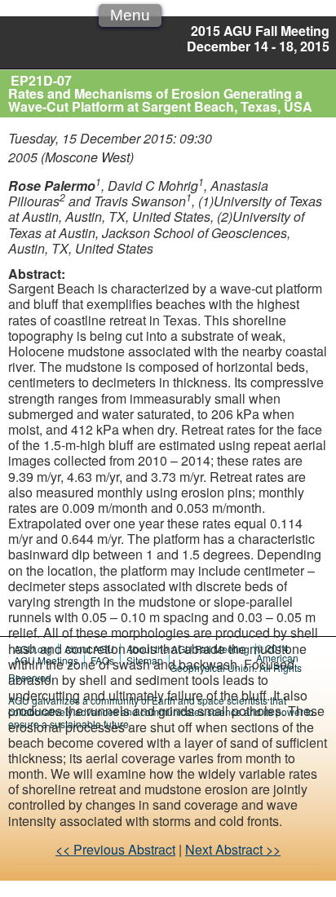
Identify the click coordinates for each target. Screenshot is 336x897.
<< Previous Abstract (115, 849)
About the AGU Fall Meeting (188, 649)
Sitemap (144, 660)
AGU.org (33, 649)
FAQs (102, 660)
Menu (130, 15)
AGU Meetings (46, 660)
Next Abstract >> (233, 849)
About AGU (89, 649)
